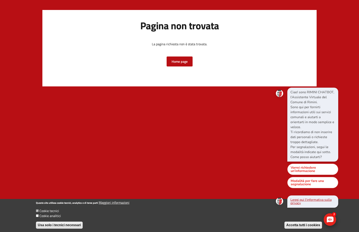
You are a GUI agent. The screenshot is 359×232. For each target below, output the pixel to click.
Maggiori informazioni (114, 202)
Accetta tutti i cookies (303, 225)
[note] (312, 125)
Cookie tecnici (49, 210)
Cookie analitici (50, 215)
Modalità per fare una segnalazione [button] (307, 183)
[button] (180, 61)
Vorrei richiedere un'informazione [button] (303, 169)
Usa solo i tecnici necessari (59, 225)
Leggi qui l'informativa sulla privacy (311, 201)
